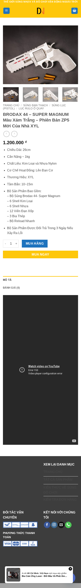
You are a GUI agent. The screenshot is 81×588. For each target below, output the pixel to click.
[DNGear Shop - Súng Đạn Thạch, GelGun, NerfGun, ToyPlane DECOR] (40, 11)
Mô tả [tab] (7, 279)
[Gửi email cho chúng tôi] (61, 525)
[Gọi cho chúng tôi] (68, 525)
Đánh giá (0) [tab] (11, 287)
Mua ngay (40, 254)
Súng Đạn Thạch (35, 105)
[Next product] (6, 134)
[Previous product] (14, 134)
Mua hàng (35, 243)
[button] (6, 11)
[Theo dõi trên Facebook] (47, 525)
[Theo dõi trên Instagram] (54, 525)
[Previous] (9, 55)
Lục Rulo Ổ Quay (31, 108)
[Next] (71, 55)
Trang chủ (11, 105)
